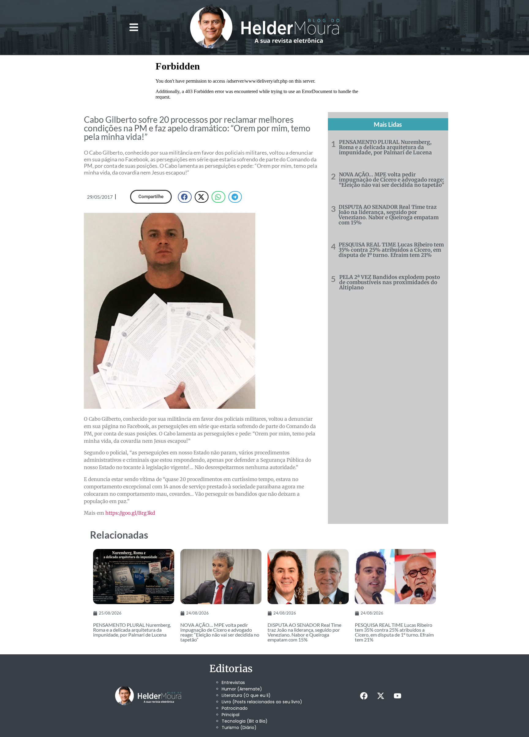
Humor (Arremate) (242, 689)
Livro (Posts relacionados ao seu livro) (262, 702)
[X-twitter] (380, 695)
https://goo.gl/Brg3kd (130, 513)
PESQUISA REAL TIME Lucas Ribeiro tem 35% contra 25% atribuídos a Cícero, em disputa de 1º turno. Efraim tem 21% (391, 249)
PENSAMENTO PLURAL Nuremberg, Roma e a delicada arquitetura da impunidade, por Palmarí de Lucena (385, 147)
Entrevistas (233, 682)
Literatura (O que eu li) (246, 695)
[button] (133, 27)
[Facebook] (363, 695)
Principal (230, 715)
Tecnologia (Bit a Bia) (245, 721)
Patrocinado (235, 708)
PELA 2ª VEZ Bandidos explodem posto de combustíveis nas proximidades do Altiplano (389, 282)
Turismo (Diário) (239, 727)
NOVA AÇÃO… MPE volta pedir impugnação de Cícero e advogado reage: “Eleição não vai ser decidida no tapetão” (391, 179)
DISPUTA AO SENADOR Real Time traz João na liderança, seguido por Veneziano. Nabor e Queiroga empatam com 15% (389, 215)
